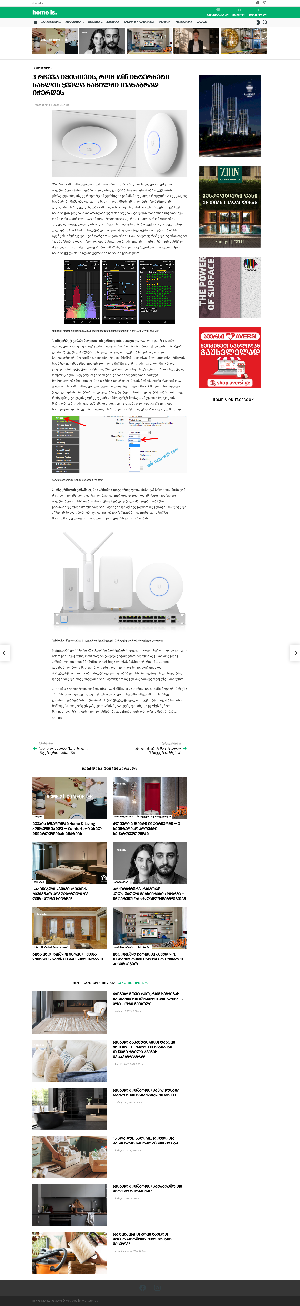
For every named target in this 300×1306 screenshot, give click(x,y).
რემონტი (112, 22)
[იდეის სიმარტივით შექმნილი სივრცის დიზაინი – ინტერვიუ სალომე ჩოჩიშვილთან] (196, 41)
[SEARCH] (265, 22)
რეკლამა (37, 3)
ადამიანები (184, 22)
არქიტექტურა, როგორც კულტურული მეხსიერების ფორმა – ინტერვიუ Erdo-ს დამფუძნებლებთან (102, 46)
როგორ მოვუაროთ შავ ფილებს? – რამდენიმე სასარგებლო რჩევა (147, 1092)
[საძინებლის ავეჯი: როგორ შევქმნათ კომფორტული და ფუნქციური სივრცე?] (69, 863)
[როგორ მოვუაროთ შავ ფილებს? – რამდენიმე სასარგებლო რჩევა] (69, 1109)
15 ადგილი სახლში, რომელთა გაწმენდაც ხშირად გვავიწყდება (145, 1140)
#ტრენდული (258, 15)
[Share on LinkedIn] (35, 124)
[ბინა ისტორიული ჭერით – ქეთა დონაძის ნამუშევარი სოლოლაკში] (69, 928)
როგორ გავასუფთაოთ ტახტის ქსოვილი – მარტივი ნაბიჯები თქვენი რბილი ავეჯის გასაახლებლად (144, 1049)
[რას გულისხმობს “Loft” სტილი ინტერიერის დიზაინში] (5, 653)
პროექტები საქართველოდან (154, 816)
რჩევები (165, 22)
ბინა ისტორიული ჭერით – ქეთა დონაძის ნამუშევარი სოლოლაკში (67, 956)
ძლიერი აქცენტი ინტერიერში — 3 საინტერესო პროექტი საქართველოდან (146, 828)
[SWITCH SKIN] (258, 22)
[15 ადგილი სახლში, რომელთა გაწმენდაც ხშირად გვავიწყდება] (69, 1157)
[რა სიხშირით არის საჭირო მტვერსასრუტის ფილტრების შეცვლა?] (69, 1253)
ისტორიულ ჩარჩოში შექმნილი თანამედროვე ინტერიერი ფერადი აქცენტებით (147, 46)
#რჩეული (239, 15)
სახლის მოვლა (132, 983)
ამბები (202, 22)
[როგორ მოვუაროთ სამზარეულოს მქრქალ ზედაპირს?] (69, 1205)
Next (265, 41)
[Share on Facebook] (35, 116)
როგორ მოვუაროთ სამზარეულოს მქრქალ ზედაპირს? (147, 1188)
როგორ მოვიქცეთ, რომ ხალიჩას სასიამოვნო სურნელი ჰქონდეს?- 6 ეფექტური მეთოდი (147, 998)
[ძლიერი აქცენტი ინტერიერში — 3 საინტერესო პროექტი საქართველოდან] (150, 798)
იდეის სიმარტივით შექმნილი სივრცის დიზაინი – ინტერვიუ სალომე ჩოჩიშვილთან (196, 46)
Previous (34, 41)
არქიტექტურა (50, 22)
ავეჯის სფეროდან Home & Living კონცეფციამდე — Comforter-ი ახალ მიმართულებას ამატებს (53, 46)
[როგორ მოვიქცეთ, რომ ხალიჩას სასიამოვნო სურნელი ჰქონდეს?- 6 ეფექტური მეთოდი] (69, 1012)
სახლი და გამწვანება (139, 22)
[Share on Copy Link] (35, 131)
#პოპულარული (218, 15)
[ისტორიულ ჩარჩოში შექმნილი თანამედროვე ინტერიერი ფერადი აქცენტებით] (149, 41)
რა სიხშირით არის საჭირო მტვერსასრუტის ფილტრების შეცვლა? (142, 1239)
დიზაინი (94, 22)
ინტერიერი (73, 22)
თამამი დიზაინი (123, 816)
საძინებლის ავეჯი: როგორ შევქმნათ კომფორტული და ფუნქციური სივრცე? (60, 893)
